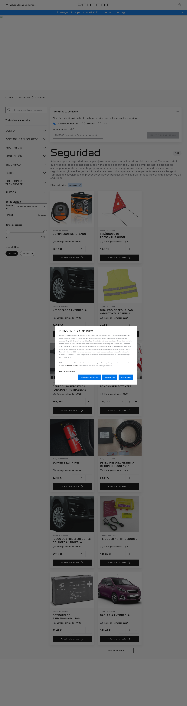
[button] (89, 377)
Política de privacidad (67, 371)
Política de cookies (71, 365)
